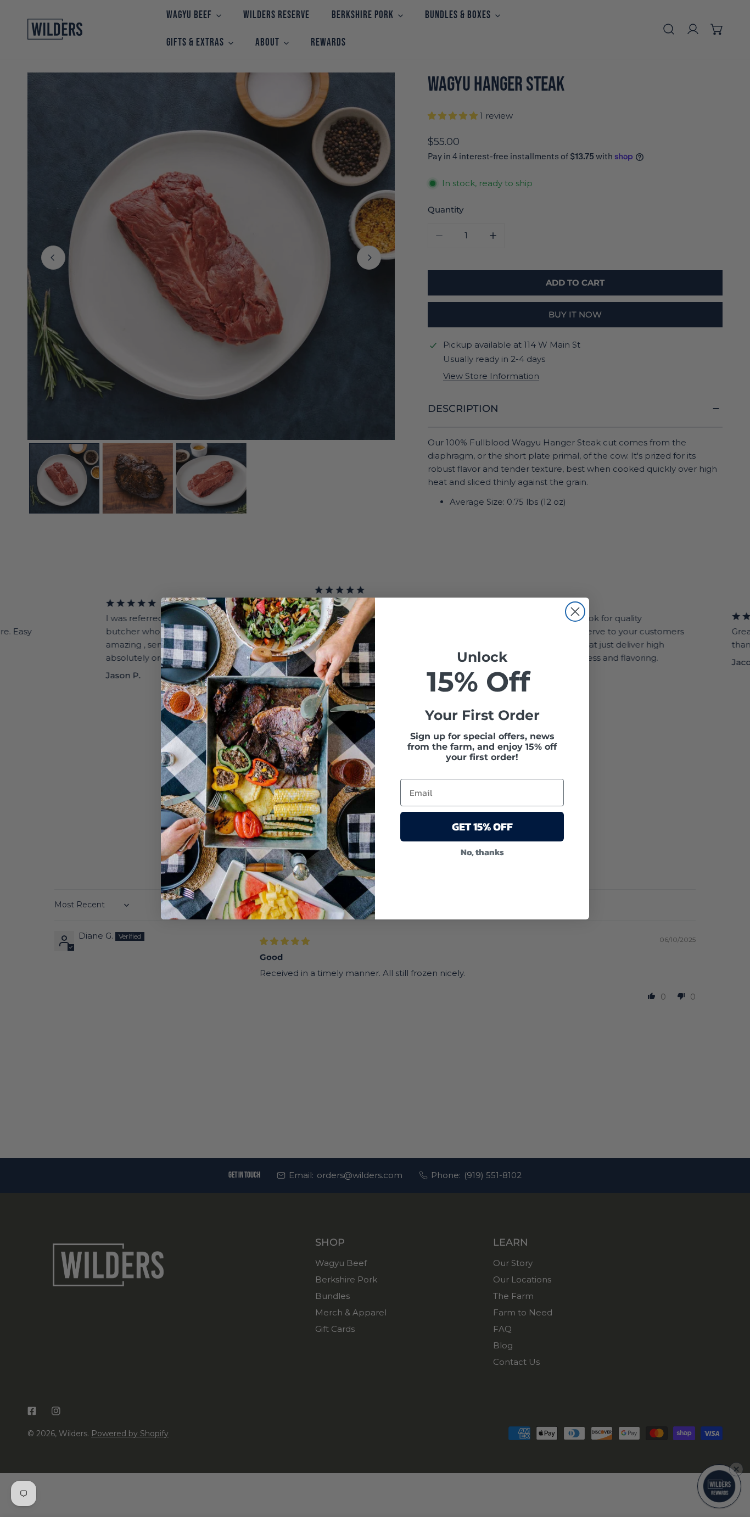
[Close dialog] (575, 611)
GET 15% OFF (482, 826)
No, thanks (482, 851)
